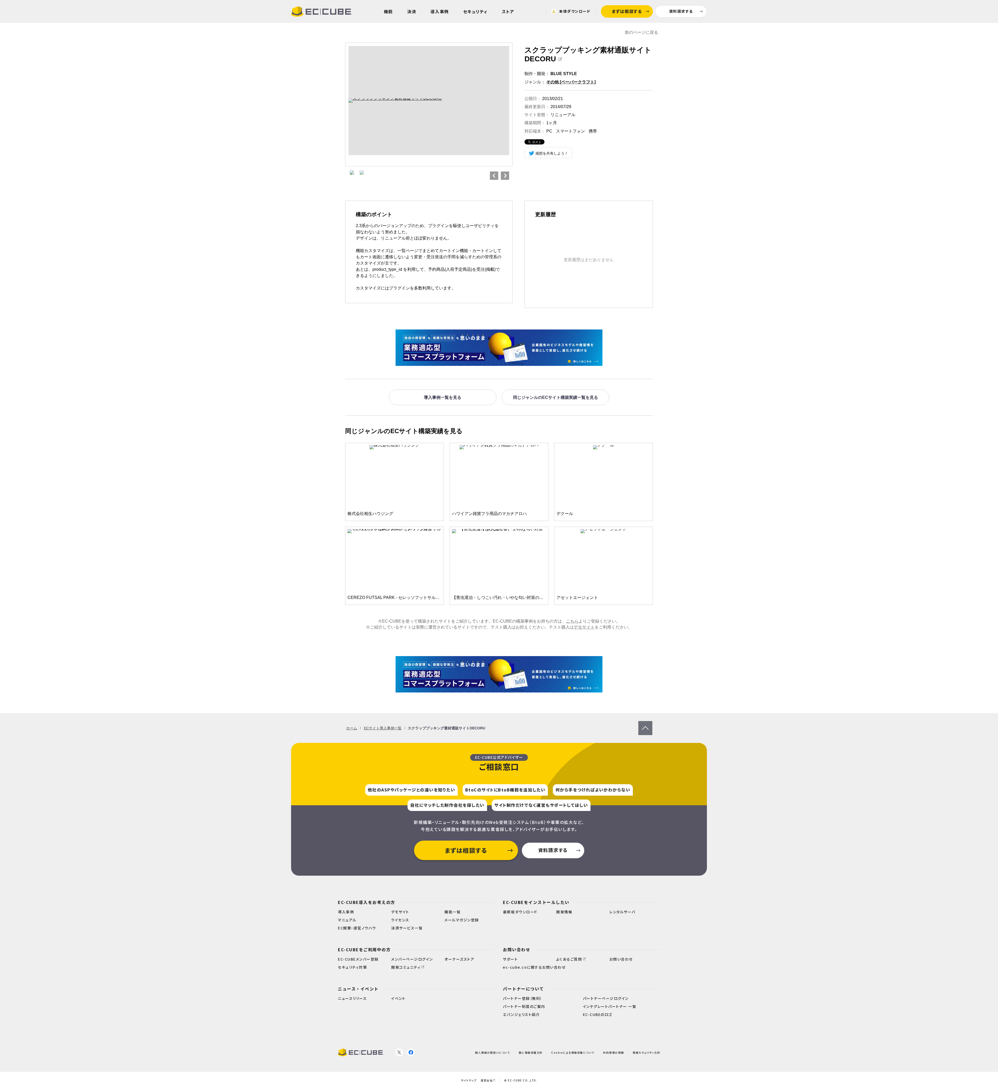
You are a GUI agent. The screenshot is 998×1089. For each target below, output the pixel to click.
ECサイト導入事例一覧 (383, 728)
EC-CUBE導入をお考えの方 (366, 902)
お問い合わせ (516, 949)
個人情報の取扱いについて (492, 1052)
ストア (508, 11)
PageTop (645, 723)
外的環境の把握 (613, 1052)
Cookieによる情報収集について (572, 1052)
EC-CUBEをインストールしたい (536, 902)
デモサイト (584, 627)
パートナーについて (523, 989)
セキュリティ (475, 11)
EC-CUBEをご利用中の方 (364, 949)
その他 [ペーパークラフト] (571, 82)
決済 (411, 11)
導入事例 (440, 11)
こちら (572, 621)
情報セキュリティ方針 (646, 1052)
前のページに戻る (641, 32)
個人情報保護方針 (531, 1052)
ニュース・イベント (358, 989)
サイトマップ (469, 1080)
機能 (388, 11)
